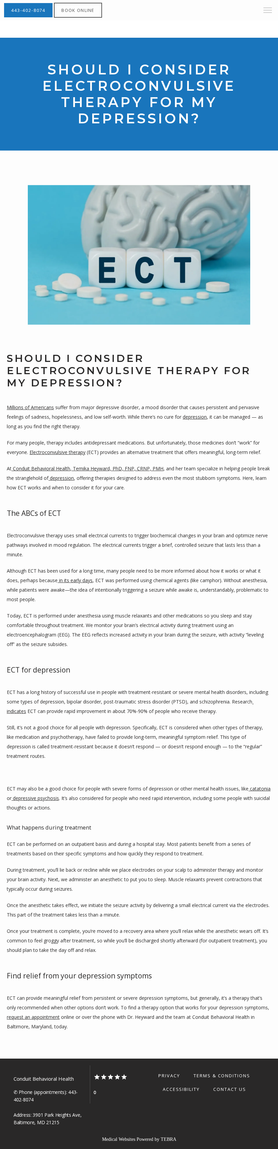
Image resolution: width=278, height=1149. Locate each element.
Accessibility (181, 1089)
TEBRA (168, 1139)
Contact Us (229, 1089)
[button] (268, 11)
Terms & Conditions (222, 1076)
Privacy (169, 1076)
